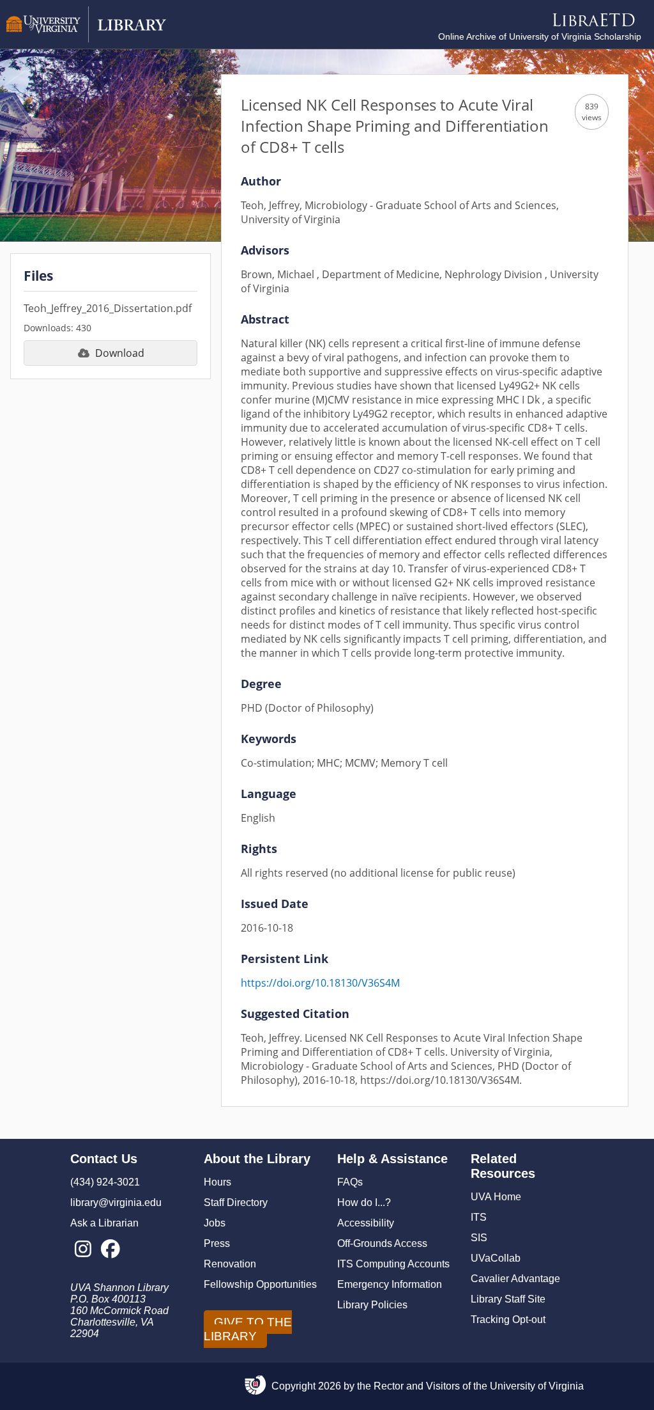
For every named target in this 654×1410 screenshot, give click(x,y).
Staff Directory (236, 1202)
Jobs (214, 1223)
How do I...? (364, 1202)
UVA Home (496, 1196)
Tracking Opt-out (508, 1319)
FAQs (350, 1182)
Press (217, 1243)
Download (119, 353)
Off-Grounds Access (382, 1243)
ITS (479, 1217)
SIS (479, 1237)
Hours (217, 1182)
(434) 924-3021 (105, 1182)
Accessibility (365, 1223)
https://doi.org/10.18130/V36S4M (320, 983)
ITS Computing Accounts (393, 1263)
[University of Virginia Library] (86, 39)
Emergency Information (389, 1284)
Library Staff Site (508, 1299)
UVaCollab (496, 1258)
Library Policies (372, 1304)
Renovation (230, 1263)
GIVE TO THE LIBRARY (248, 1329)
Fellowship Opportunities (260, 1284)
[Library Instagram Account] (82, 1249)
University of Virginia (537, 1386)
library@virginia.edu (116, 1202)
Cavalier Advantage (515, 1278)
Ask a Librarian (104, 1223)
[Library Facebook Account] (110, 1249)
